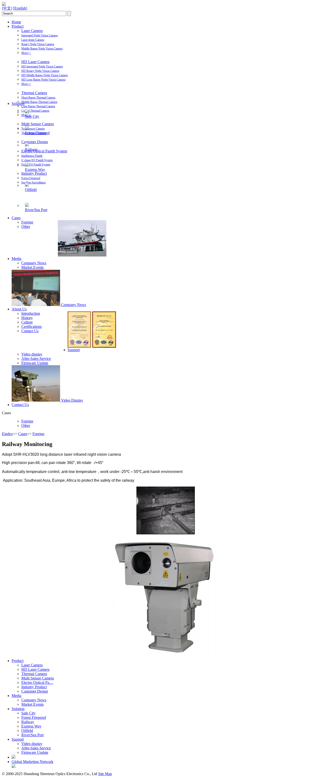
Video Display (72, 400)
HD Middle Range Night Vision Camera (44, 75)
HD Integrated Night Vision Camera (42, 66)
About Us (19, 309)
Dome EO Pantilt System (35, 164)
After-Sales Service (36, 358)
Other (25, 226)
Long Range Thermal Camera (38, 106)
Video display (31, 354)
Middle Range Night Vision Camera (42, 48)
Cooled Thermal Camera (35, 110)
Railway (31, 149)
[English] (20, 8)
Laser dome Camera (32, 39)
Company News (33, 263)
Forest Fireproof (30, 178)
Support (74, 350)
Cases (16, 218)
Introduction (30, 313)
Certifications (31, 326)
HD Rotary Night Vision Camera (40, 71)
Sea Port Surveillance (33, 182)
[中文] (7, 8)
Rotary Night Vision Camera (37, 44)
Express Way (35, 169)
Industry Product (34, 173)
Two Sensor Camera (33, 128)
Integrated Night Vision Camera (39, 35)
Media (16, 259)
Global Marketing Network (32, 762)
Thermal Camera (34, 93)
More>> (26, 53)
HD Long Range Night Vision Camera (43, 79)
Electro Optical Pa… (37, 682)
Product (18, 26)
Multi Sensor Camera (37, 124)
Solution (18, 103)
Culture (27, 322)
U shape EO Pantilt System (37, 160)
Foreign (27, 222)
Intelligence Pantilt (31, 155)
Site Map (105, 774)
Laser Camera (32, 31)
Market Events (32, 267)
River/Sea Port (36, 210)
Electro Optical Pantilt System (44, 151)
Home (16, 22)
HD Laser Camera (35, 62)
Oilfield (31, 190)
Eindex (7, 434)
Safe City (32, 116)
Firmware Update (34, 363)
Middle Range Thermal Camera (39, 102)
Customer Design (34, 142)
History (27, 318)
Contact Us (30, 331)
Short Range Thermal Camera (38, 97)
